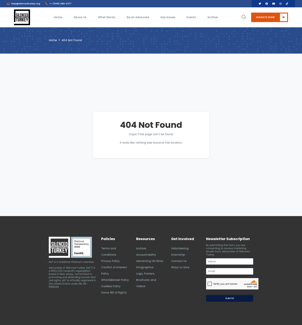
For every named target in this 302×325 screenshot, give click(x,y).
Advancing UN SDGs (149, 261)
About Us (80, 17)
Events (191, 17)
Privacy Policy (110, 261)
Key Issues (168, 17)
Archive (212, 17)
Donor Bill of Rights (114, 292)
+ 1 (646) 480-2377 (60, 3)
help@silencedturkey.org (25, 3)
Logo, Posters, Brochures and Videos (146, 280)
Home (58, 17)
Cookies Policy (111, 286)
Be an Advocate (138, 17)
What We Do (106, 17)
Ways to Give (180, 267)
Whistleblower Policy (115, 280)
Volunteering (180, 248)
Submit (229, 298)
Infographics (145, 267)
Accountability (146, 255)
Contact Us (179, 261)
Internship (178, 255)
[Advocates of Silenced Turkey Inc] (81, 247)
